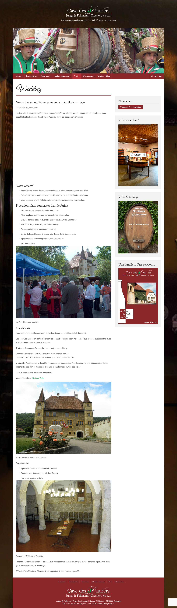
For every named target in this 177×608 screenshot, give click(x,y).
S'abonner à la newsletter (130, 107)
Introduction (31, 76)
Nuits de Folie (38, 378)
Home (18, 76)
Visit (76, 76)
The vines (45, 76)
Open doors (88, 76)
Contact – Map (104, 76)
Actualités (61, 582)
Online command (62, 76)
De (156, 76)
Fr (152, 76)
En (160, 76)
